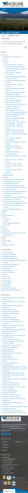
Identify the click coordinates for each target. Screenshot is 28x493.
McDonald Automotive (8, 393)
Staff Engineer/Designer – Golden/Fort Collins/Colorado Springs (13, 148)
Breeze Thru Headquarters (10, 347)
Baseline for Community (9, 254)
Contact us (5, 61)
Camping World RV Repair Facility (12, 402)
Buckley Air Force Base (8, 408)
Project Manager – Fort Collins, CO (15, 122)
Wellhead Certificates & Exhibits (11, 396)
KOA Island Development (9, 317)
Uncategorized (6, 286)
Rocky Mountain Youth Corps (10, 385)
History (6, 59)
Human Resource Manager (13, 100)
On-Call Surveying (7, 365)
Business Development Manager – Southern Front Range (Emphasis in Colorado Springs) (15, 68)
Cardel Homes (6, 404)
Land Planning (6, 280)
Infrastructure (6, 278)
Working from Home (8, 245)
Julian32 (4, 361)
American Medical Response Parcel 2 (12, 305)
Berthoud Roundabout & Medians (12, 353)
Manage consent (9, 491)
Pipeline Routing (7, 357)
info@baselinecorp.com (11, 465)
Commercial (7, 219)
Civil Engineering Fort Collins (12, 181)
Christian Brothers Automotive (11, 339)
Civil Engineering (7, 270)
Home (4, 213)
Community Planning (10, 189)
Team (4, 239)
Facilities (4, 211)
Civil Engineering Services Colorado (14, 185)
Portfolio (5, 229)
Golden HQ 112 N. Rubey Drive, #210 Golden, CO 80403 (9, 459)
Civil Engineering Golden (11, 183)
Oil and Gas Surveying (8, 266)
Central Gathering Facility (9, 391)
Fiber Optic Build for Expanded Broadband (14, 406)
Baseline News (6, 268)
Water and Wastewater (9, 288)
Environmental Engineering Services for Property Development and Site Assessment (15, 193)
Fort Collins (6, 471)
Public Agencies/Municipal (11, 223)
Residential (7, 225)
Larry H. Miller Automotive (10, 359)
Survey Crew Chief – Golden (13, 163)
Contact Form (8, 173)
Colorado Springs (8, 469)
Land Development (7, 215)
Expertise (5, 177)
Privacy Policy (6, 231)
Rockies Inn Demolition (9, 309)
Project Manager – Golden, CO (14, 124)
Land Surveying (6, 282)
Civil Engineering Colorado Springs (14, 179)
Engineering (5, 276)
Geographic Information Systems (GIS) (15, 197)
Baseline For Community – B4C (13, 57)
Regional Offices (8, 175)
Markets (4, 217)
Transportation (6, 241)
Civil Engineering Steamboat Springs (14, 187)
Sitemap (4, 237)
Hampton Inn (6, 307)
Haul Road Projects (7, 333)
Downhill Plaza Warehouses (10, 319)
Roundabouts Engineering (10, 258)
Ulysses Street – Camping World (11, 345)
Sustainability (6, 284)
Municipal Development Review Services (14, 412)
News (4, 227)
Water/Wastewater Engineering (13, 209)
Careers (6, 63)
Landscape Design (7, 252)
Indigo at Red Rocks (8, 349)
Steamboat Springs (8, 473)
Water (4, 243)
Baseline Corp (13, 4)
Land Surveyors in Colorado (12, 199)
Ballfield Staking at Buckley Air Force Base (14, 367)
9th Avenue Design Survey (10, 363)
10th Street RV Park (8, 351)
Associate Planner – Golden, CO (14, 65)
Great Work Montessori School (11, 394)
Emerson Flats (6, 355)
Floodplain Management (9, 256)
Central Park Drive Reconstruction (12, 410)
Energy (6, 221)
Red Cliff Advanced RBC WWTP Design (13, 373)
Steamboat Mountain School (10, 383)
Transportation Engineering (10, 264)
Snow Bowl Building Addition (10, 311)
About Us (5, 55)
